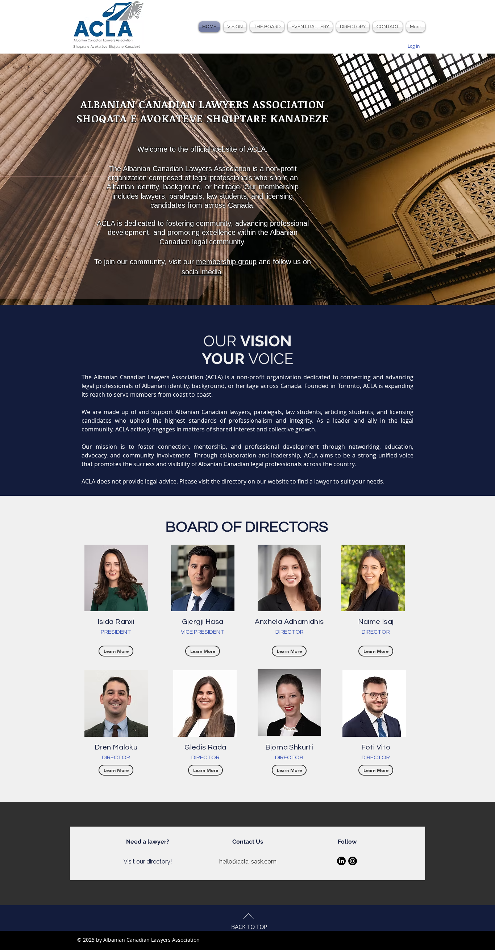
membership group (226, 262)
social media (201, 272)
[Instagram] (352, 861)
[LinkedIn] (341, 861)
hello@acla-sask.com (247, 861)
